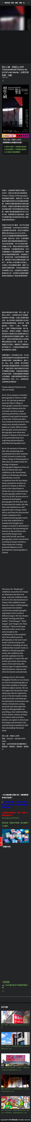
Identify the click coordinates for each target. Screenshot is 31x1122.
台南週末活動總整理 (13, 152)
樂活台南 (14, 1119)
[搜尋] (29, 3)
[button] (3, 81)
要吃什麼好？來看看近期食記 (16, 147)
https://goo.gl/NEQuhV (10, 818)
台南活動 (6, 982)
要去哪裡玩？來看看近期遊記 (16, 149)
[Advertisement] (15, 47)
